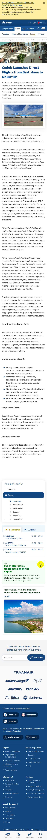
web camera (34, 22)
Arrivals (18, 838)
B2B (23, 29)
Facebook (12, 714)
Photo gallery (10, 815)
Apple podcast (14, 737)
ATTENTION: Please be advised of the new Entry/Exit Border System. (18, 4)
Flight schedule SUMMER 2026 (10, 756)
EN (41, 22)
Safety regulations (34, 762)
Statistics (16, 512)
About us (5, 34)
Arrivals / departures (12, 751)
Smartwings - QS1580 (13, 537)
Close (44, 3)
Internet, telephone (35, 786)
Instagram (31, 714)
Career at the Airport (19, 34)
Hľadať (40, 838)
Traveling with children (36, 793)
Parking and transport (36, 751)
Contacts (41, 34)
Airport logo (17, 515)
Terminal (8, 811)
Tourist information (12, 793)
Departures (7, 838)
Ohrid (7, 596)
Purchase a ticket (34, 758)
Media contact (18, 508)
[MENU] (43, 28)
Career (7, 822)
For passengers (7, 29)
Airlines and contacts (12, 760)
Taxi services (9, 780)
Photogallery (17, 519)
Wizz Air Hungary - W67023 (15, 544)
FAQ (29, 766)
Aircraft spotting (11, 770)
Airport (17, 29)
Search (38, 28)
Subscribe (38, 657)
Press (32, 34)
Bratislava (8, 797)
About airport (10, 807)
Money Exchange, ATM (36, 790)
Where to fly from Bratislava (11, 765)
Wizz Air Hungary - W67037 (15, 551)
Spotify (33, 737)
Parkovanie (30, 838)
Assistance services (35, 797)
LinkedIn (12, 721)
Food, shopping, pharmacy (34, 781)
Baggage (31, 755)
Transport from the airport (12, 785)
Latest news (17, 501)
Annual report (18, 505)
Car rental (8, 790)
